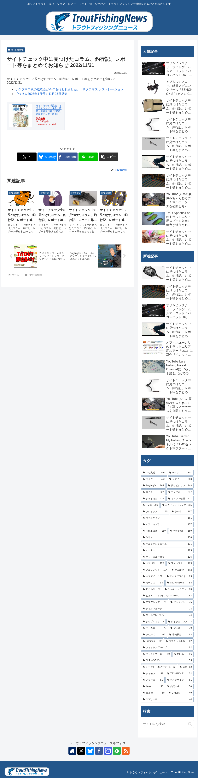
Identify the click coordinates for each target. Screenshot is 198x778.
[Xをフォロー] (81, 751)
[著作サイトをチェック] (72, 751)
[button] (108, 157)
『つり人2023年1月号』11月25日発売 (41, 93)
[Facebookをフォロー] (99, 751)
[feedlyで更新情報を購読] (117, 751)
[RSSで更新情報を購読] (126, 751)
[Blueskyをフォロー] (90, 751)
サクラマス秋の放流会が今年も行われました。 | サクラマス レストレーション (69, 89)
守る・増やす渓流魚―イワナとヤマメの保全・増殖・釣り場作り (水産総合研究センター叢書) (48, 109)
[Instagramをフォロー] (108, 751)
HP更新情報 (17, 49)
